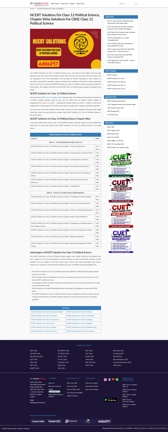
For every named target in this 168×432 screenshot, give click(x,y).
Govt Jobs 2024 (72, 386)
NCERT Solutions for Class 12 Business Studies (47, 312)
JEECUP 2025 (117, 356)
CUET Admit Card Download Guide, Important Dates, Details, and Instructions (121, 33)
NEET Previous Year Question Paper (118, 147)
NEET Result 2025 (112, 134)
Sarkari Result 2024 (91, 386)
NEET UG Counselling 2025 (115, 144)
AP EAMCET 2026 (63, 350)
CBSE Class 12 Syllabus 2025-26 (129, 385)
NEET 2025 (110, 127)
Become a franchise (55, 386)
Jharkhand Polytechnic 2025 (122, 362)
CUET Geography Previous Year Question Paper (121, 104)
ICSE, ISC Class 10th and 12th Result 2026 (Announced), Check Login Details (120, 22)
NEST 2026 (33, 365)
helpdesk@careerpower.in (37, 402)
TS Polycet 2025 (118, 353)
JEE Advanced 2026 (36, 356)
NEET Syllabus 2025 (113, 130)
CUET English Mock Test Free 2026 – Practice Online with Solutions (121, 61)
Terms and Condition (92, 389)
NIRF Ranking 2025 (113, 111)
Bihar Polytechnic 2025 (120, 359)
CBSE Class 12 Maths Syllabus (129, 405)
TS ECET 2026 (62, 359)
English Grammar (72, 396)
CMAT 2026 (89, 359)
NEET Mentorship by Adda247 (116, 101)
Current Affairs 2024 (73, 389)
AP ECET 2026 (62, 356)
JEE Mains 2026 (35, 353)
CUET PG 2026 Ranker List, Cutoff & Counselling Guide (118, 39)
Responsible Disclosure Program (56, 395)
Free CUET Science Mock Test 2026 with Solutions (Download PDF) (119, 56)
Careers (54, 390)
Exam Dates (55, 3)
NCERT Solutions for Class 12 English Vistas (82, 327)
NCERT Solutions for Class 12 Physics (79, 312)
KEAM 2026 (61, 365)
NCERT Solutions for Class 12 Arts (43, 323)
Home (32, 9)
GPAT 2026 (33, 362)
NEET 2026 (33, 350)
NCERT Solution (112, 75)
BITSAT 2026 (89, 356)
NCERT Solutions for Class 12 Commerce (45, 319)
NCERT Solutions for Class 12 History (44, 331)
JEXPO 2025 (117, 365)
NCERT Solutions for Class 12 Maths (43, 327)
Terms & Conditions (148, 428)
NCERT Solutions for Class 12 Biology (79, 319)
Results (72, 3)
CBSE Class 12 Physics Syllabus (129, 390)
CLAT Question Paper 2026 (115, 108)
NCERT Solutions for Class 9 (116, 78)
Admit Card (80, 3)
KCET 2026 (89, 350)
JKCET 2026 (89, 365)
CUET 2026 (33, 359)
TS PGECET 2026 (63, 362)
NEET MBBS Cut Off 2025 (115, 140)
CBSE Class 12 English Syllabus (129, 395)
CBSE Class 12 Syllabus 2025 (52, 97)
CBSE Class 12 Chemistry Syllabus (128, 400)
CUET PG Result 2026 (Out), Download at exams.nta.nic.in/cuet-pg (120, 45)
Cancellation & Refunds (132, 428)
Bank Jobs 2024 (72, 383)
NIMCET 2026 (34, 368)
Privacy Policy (161, 428)
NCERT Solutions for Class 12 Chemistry (80, 316)
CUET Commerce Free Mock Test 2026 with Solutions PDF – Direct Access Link (120, 50)
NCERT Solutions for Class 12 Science (44, 316)
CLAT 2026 (88, 353)
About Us (51, 383)
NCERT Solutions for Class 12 (116, 88)
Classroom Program (91, 383)
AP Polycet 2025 (118, 350)
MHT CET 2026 (90, 362)
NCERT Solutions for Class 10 (116, 82)
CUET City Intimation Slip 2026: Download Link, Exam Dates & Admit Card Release (120, 28)
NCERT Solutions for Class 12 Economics (81, 331)
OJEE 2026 (61, 368)
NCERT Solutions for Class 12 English (79, 323)
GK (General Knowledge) (74, 392)
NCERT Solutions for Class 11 (116, 85)
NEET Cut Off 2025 (113, 137)
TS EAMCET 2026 (63, 353)
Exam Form (64, 3)
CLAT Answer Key (112, 114)
